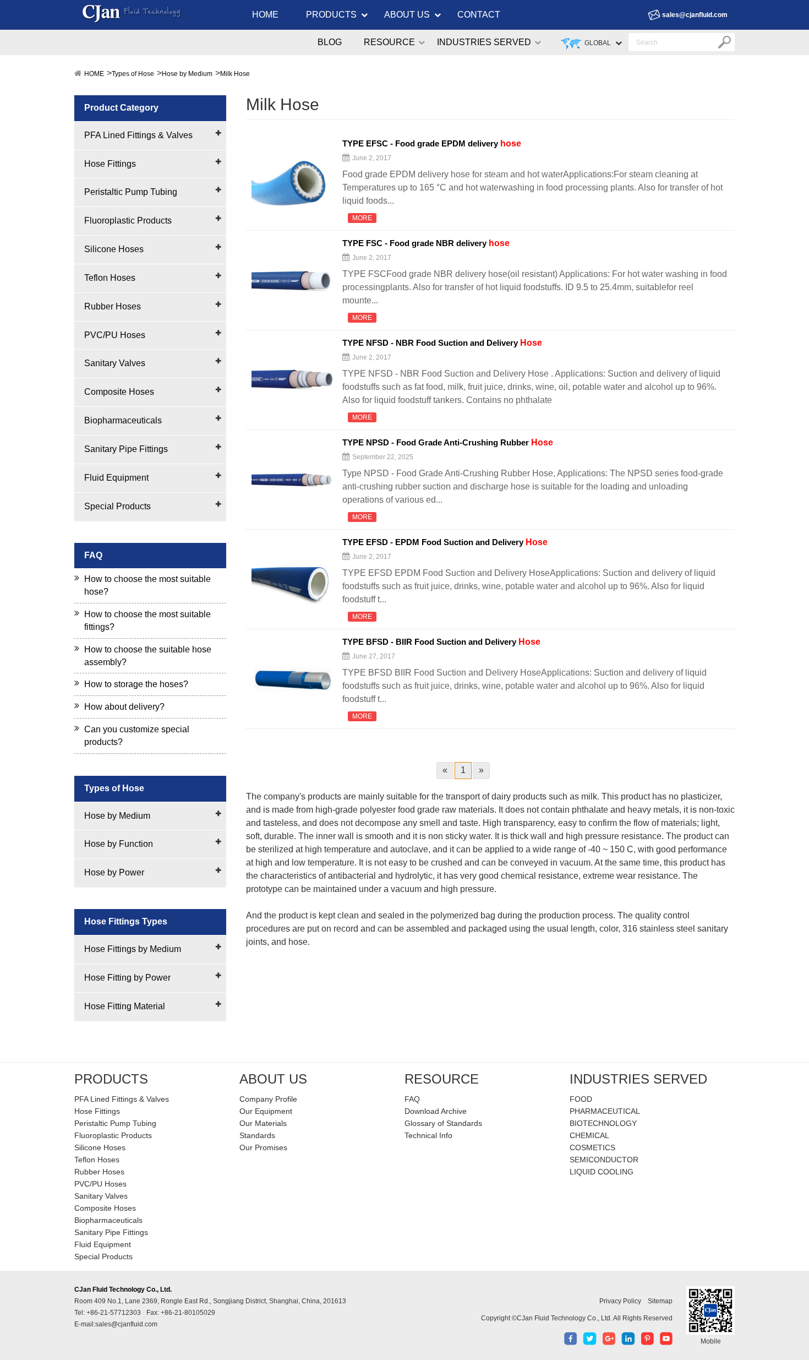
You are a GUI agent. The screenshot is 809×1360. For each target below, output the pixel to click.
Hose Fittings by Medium (132, 949)
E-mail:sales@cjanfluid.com (115, 1324)
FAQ (412, 1099)
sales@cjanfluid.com (695, 15)
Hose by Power (114, 872)
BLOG (330, 42)
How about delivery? (124, 706)
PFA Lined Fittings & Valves (138, 135)
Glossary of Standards (443, 1123)
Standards (257, 1135)
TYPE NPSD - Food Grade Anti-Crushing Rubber (447, 442)
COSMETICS (592, 1147)
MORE (362, 218)
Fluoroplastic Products (128, 220)
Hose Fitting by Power (127, 977)
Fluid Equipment (116, 477)
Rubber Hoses (112, 306)
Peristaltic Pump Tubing (130, 192)
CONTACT (478, 14)
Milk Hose (235, 74)
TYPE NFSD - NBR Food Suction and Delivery (442, 343)
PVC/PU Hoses (114, 335)
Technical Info (428, 1135)
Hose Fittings (110, 163)
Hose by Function (118, 843)
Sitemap (660, 1301)
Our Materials (263, 1123)
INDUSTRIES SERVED (484, 42)
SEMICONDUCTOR (604, 1159)
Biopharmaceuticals (123, 420)
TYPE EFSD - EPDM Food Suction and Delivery (445, 542)
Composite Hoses (119, 391)
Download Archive (435, 1111)
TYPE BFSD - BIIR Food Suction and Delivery (441, 642)
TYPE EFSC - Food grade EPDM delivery (431, 143)
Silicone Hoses (114, 249)
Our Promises (263, 1147)
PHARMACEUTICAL (605, 1111)
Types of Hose (133, 74)
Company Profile (268, 1099)
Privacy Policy (620, 1301)
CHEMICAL (589, 1135)
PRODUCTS (331, 14)
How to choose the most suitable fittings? (147, 621)
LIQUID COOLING (601, 1171)
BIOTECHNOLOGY (603, 1123)
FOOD (581, 1099)
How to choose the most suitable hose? (147, 585)
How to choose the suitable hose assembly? (147, 656)
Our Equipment (265, 1111)
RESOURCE (389, 42)
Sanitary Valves (114, 363)
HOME (265, 14)
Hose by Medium (187, 74)
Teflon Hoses (109, 277)
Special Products (117, 506)
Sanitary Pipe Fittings (126, 449)
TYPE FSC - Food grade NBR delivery (426, 243)
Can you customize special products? (136, 736)
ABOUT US (407, 14)
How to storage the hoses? (136, 684)
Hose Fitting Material (124, 1006)
